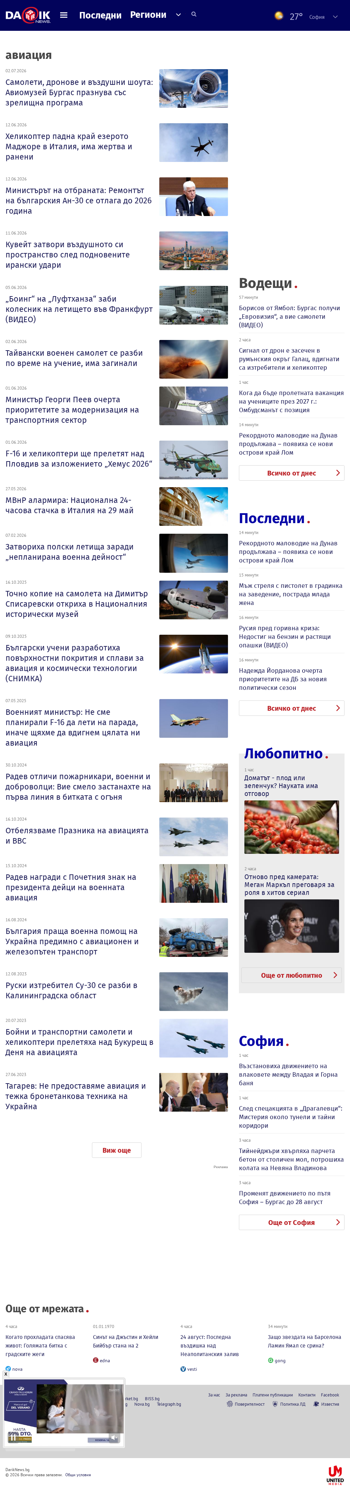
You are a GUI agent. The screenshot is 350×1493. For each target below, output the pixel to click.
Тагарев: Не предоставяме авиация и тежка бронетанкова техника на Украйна (75, 1096)
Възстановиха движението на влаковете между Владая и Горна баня (288, 1074)
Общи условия (78, 1474)
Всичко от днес (291, 473)
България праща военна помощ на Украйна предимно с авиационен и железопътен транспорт (72, 941)
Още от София (291, 1222)
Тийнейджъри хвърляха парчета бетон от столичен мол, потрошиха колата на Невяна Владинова (291, 1159)
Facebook (330, 1394)
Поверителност (250, 1404)
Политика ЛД (293, 1404)
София (261, 1041)
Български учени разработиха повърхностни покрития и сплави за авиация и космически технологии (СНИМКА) (74, 663)
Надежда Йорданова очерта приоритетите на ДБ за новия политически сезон (283, 679)
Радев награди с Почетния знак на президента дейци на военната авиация (70, 887)
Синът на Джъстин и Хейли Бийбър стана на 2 (125, 1341)
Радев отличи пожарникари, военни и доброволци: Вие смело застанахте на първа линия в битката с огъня (78, 787)
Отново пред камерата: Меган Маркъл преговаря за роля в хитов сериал (289, 885)
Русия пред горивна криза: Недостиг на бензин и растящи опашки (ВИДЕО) (285, 636)
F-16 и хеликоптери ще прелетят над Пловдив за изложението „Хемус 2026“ (78, 459)
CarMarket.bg (126, 1398)
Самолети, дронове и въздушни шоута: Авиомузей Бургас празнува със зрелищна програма (79, 92)
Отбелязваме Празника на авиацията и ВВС (77, 836)
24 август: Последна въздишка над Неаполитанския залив (209, 1345)
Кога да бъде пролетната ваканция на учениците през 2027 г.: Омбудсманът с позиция (291, 401)
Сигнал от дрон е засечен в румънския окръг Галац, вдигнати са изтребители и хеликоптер (289, 358)
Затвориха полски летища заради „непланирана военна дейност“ (69, 552)
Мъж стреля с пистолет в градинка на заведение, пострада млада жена (290, 594)
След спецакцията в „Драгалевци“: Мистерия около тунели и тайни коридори (290, 1116)
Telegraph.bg (169, 1404)
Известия (330, 1404)
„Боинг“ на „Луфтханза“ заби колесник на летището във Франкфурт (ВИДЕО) (79, 309)
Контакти (306, 1394)
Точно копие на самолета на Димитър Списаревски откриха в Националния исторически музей (76, 604)
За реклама (236, 1394)
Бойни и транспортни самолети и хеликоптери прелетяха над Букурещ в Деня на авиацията (79, 1042)
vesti (192, 1369)
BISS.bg (152, 1398)
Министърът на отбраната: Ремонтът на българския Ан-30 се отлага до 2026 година (78, 201)
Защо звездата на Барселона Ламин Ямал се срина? (304, 1341)
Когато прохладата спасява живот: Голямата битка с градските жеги (40, 1345)
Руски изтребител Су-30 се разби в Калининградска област (71, 990)
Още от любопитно (291, 975)
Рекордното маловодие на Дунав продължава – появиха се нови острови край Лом (288, 443)
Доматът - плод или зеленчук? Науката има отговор (281, 786)
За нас (214, 1394)
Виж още (117, 1150)
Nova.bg (142, 1404)
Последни (100, 15)
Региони (148, 14)
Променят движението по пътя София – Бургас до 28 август (285, 1197)
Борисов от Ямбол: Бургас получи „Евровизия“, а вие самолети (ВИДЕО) (289, 316)
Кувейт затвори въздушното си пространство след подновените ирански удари (67, 255)
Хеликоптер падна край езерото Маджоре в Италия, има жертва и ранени (68, 146)
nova (17, 1369)
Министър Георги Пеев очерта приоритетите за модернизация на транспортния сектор (72, 410)
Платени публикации (273, 1394)
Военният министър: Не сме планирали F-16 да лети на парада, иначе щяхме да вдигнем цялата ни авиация (72, 727)
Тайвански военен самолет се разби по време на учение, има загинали (74, 358)
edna (105, 1360)
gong (280, 1360)
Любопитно (283, 754)
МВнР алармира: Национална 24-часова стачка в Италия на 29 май (69, 505)
